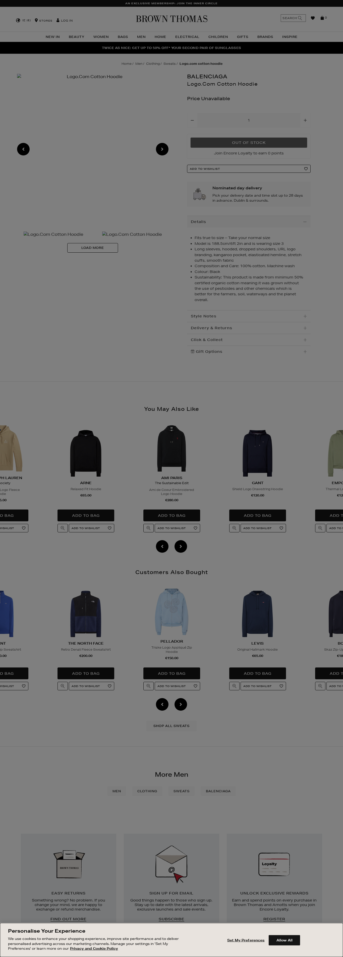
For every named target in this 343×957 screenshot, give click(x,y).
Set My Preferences (245, 940)
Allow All (284, 940)
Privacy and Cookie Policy (94, 948)
